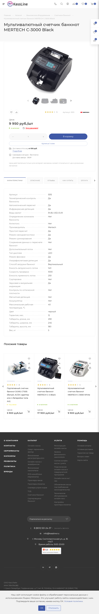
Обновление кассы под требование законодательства (62, 487)
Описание (35, 180)
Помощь (82, 440)
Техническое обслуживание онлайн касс (60, 495)
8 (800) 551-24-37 (42, 528)
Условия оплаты (84, 446)
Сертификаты (11, 451)
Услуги (58, 440)
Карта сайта (82, 460)
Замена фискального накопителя (59, 454)
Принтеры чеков (35, 480)
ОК (41, 608)
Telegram (49, 567)
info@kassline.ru (51, 533)
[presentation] (27, 100)
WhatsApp (56, 567)
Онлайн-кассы (34, 446)
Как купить (68, 180)
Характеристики (15, 180)
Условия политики (73, 601)
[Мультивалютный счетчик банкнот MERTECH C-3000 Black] (49, 70)
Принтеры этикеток (36, 484)
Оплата (84, 180)
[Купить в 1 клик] (29, 368)
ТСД (29, 491)
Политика (9, 466)
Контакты (9, 446)
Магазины (9, 456)
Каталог (32, 440)
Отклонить (53, 608)
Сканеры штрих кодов (37, 488)
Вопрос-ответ (83, 456)
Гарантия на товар (85, 453)
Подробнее (17, 151)
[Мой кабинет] (68, 4)
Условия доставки (85, 449)
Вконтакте (43, 567)
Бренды (8, 471)
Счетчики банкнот (36, 495)
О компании (11, 440)
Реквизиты (10, 461)
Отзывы (51, 180)
